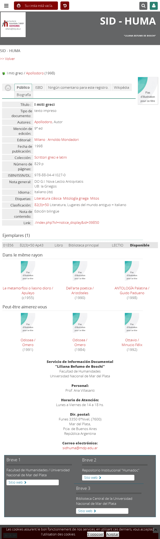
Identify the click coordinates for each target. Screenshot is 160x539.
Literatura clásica (47, 198)
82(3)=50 (41, 204)
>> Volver (7, 58)
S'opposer (96, 534)
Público (23, 87)
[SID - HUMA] (27, 24)
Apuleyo (28, 292)
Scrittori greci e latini (50, 157)
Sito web (91, 477)
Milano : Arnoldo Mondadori (56, 139)
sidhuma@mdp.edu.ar (80, 447)
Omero (28, 344)
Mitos (94, 198)
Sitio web (16, 482)
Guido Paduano (132, 292)
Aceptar (112, 534)
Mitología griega (76, 198)
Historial (65, 6)
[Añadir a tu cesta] (8, 87)
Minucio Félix (132, 344)
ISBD (39, 87)
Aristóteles (79, 292)
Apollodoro (35, 73)
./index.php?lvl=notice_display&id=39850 (66, 222)
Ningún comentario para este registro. (78, 87)
